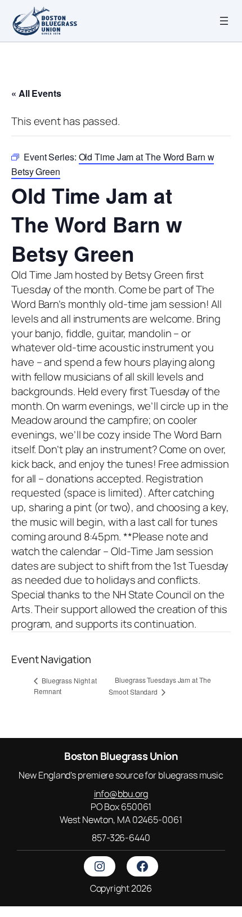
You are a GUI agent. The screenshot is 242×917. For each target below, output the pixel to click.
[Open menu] (224, 21)
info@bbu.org (121, 794)
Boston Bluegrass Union (121, 756)
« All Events (36, 93)
